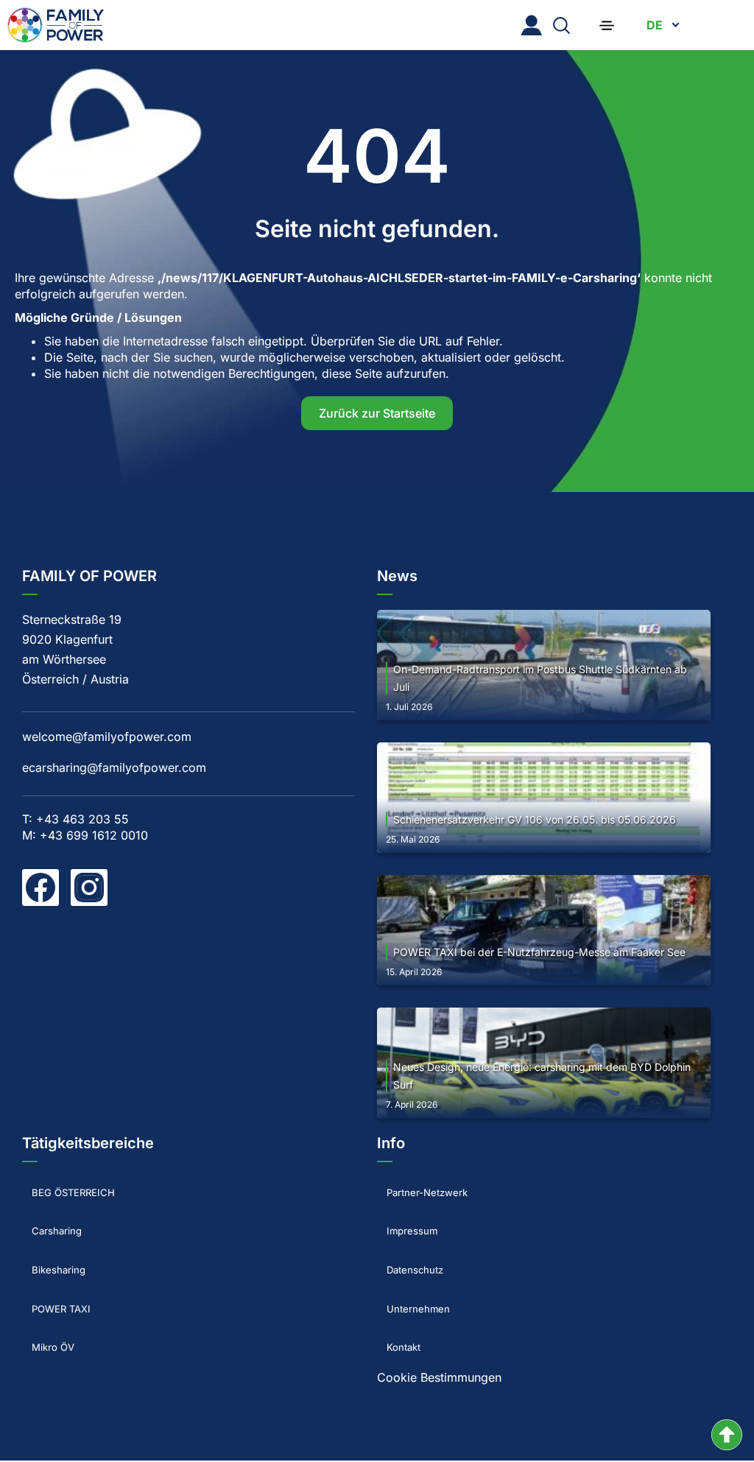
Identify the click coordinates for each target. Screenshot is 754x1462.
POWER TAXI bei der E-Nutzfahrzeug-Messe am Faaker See (539, 952)
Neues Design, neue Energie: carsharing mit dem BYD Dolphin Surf (542, 1076)
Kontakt (398, 1302)
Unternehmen (414, 1273)
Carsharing (52, 1216)
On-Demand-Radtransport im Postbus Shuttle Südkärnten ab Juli (540, 678)
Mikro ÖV (48, 1302)
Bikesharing (54, 1244)
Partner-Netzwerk (425, 1187)
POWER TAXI (58, 1273)
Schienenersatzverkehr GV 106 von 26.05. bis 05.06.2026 (534, 819)
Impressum (407, 1216)
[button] (606, 25)
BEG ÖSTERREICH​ (72, 1187)
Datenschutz (411, 1244)
